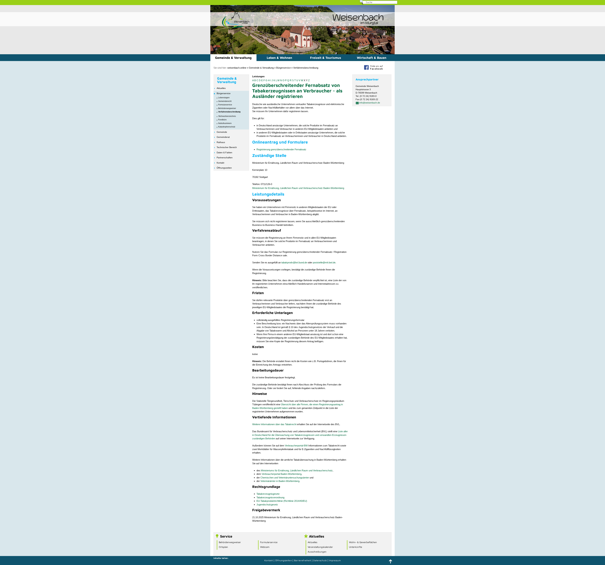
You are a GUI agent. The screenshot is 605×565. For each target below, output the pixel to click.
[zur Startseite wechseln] (230, 28)
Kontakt (220, 162)
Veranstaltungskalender (320, 547)
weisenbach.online (236, 67)
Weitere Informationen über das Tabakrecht (274, 424)
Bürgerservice (283, 67)
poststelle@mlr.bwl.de (324, 262)
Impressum (335, 560)
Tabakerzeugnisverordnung (270, 497)
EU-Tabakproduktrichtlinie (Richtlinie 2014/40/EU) (281, 501)
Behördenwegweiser (227, 108)
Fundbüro (222, 120)
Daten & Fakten (224, 152)
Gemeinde (222, 132)
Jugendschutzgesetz (267, 504)
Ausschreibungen (317, 551)
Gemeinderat (223, 137)
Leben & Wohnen (279, 57)
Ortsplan (223, 547)
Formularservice (225, 105)
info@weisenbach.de (369, 102)
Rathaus (221, 142)
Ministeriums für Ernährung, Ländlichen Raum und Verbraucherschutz (297, 470)
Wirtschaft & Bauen (371, 57)
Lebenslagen (224, 98)
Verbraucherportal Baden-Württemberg (281, 474)
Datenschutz (320, 560)
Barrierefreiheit (302, 560)
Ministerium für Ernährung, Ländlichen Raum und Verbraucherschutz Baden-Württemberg (298, 188)
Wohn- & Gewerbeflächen (363, 542)
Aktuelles (221, 88)
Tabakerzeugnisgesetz (268, 493)
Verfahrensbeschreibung (305, 67)
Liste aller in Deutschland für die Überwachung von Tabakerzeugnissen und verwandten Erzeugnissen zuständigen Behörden (300, 435)
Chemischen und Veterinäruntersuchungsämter (284, 477)
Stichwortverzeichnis (227, 116)
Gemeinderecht (224, 101)
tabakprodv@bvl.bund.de (294, 262)
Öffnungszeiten (224, 168)
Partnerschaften (225, 157)
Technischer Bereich (227, 147)
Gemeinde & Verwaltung (233, 57)
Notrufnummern (225, 123)
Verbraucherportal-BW (296, 445)
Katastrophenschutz (226, 127)
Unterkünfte (355, 547)
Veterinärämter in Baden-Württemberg (279, 481)
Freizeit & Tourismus (325, 57)
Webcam (264, 547)
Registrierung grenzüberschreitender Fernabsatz (281, 149)
